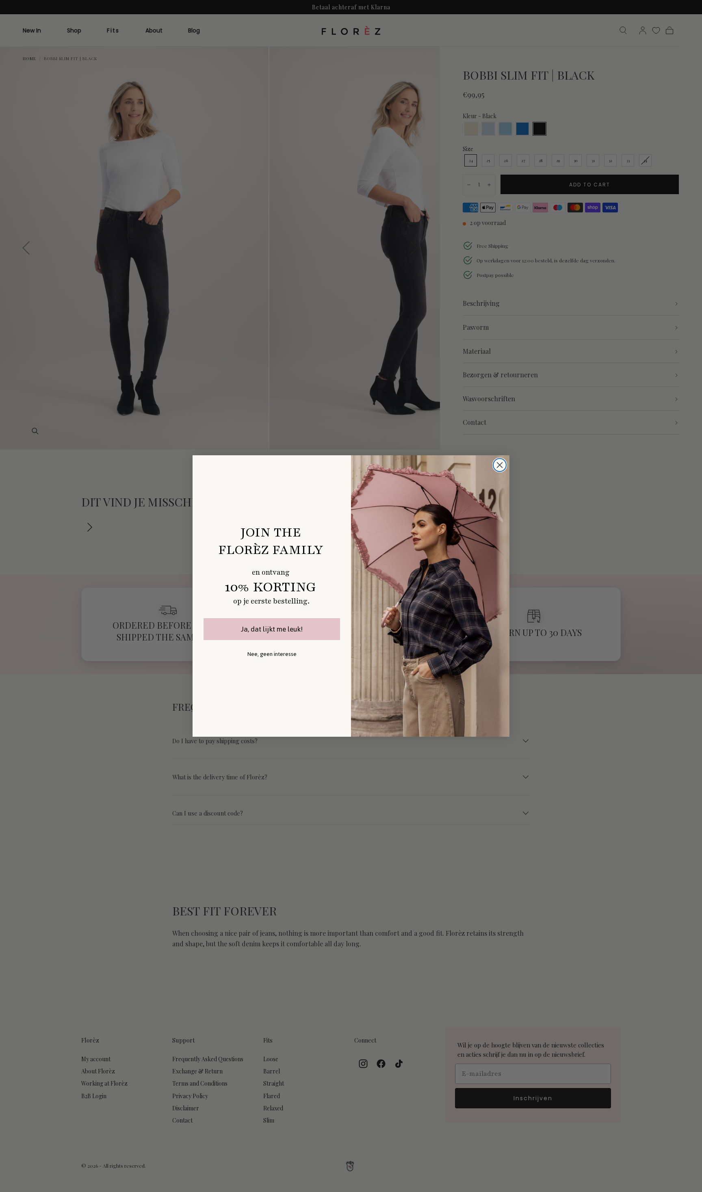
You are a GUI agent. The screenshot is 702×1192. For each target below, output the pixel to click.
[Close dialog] (499, 465)
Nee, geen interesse (272, 654)
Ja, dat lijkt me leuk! (272, 629)
